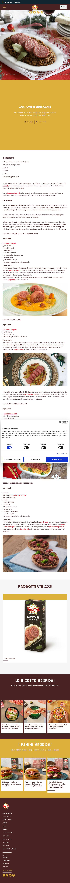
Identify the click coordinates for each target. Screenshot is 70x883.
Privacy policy (6, 842)
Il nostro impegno (7, 820)
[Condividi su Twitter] (34, 12)
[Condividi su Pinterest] (38, 12)
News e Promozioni (7, 839)
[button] (63, 7)
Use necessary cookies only (13, 459)
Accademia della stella (8, 833)
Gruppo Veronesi (7, 2)
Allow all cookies (57, 459)
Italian (63, 7)
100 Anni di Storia (7, 817)
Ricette (4, 826)
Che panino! (5, 829)
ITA (3, 870)
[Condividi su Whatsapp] (42, 12)
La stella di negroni (7, 813)
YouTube (10, 875)
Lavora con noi (6, 861)
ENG (5, 870)
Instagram (7, 875)
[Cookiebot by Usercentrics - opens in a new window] (60, 422)
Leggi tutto (12, 716)
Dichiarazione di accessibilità (9, 849)
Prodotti (5, 823)
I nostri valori (17, 2)
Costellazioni (6, 836)
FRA (11, 870)
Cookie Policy (6, 846)
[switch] (26, 447)
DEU (8, 870)
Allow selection (35, 459)
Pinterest (13, 875)
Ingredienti (8, 158)
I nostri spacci (6, 864)
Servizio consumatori (6, 856)
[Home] (35, 7)
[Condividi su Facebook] (30, 12)
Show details (61, 454)
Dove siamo (5, 867)
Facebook (4, 875)
